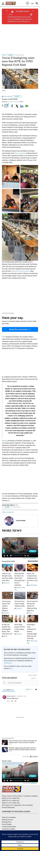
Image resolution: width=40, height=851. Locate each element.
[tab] (8, 689)
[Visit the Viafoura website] (34, 756)
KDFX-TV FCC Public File (10, 803)
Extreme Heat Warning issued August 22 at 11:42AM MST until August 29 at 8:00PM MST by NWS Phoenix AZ (20, 19)
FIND (4, 337)
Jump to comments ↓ (8, 512)
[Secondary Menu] (4, 3)
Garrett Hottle (8, 96)
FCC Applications (16, 805)
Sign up (35, 675)
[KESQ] (12, 3)
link (3, 496)
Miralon (4, 440)
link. (8, 500)
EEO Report (6, 805)
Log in (30, 675)
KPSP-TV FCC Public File (10, 800)
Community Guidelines (30, 796)
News (16, 505)
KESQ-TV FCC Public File (10, 798)
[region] (20, 716)
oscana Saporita (20, 153)
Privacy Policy (17, 796)
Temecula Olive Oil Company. (20, 271)
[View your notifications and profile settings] (36, 689)
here (11, 668)
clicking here (8, 663)
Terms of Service (7, 796)
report (35, 701)
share (30, 701)
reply (8, 701)
